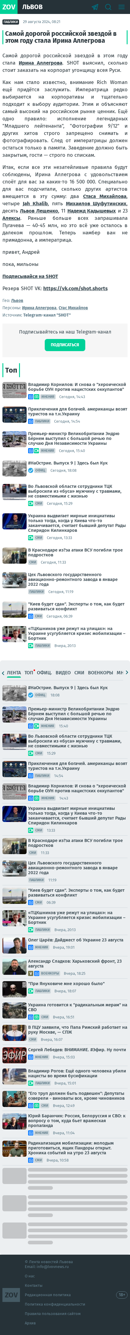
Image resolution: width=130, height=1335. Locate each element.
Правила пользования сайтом (53, 1313)
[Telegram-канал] (95, 7)
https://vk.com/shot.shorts (75, 288)
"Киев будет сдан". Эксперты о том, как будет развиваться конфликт (76, 606)
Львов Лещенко (39, 211)
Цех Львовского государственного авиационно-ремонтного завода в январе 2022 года (73, 579)
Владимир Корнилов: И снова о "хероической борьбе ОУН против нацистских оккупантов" (77, 387)
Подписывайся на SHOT (30, 276)
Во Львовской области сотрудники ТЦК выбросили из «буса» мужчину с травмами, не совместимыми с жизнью (75, 491)
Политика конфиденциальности (55, 1304)
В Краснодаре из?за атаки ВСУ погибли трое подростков (75, 552)
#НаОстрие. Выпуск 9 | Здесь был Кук (68, 463)
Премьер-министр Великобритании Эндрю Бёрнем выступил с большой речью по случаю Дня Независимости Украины (73, 438)
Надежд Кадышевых (91, 211)
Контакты (34, 1285)
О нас (30, 1276)
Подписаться (65, 344)
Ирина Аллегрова (40, 63)
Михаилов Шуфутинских (96, 203)
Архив (30, 1323)
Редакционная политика (48, 1295)
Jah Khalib (35, 203)
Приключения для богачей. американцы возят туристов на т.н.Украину (77, 411)
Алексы (11, 218)
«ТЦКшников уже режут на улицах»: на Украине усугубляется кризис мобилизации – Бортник (76, 633)
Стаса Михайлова (105, 196)
